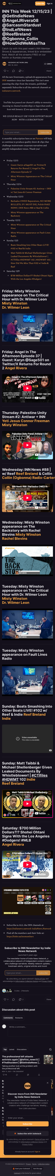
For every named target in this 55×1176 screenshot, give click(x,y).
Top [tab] (5, 1049)
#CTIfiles (40, 775)
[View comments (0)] (13, 70)
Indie (6, 718)
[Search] (50, 1049)
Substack (17, 1173)
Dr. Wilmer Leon (15, 307)
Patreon (39, 138)
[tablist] (13, 1017)
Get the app (37, 1169)
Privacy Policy (27, 1144)
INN (4, 80)
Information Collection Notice (32, 1142)
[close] (48, 1083)
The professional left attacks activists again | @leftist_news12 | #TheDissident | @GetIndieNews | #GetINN (20, 1059)
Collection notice (44, 1164)
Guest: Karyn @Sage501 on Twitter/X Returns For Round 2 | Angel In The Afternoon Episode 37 (28, 168)
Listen (49, 64)
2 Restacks (25, 991)
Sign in (49, 3)
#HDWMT (10, 779)
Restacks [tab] (19, 1018)
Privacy (28, 1164)
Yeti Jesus (11, 421)
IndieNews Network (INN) (18, 62)
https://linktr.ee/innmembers (20, 936)
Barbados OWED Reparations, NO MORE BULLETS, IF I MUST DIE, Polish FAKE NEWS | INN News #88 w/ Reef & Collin (31, 204)
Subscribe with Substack (29, 1133)
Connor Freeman (35, 421)
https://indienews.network (19, 928)
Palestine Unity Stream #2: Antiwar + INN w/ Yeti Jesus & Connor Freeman (31, 190)
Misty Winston (14, 303)
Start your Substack (22, 1169)
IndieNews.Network (41, 928)
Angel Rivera (16, 368)
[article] (27, 1065)
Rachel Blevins (14, 538)
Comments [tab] (8, 1018)
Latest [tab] (11, 1049)
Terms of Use (40, 1139)
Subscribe (40, 3)
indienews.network (11, 91)
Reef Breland (27, 473)
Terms (34, 1164)
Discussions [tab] (21, 1049)
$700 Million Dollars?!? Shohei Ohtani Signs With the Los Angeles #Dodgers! (32, 277)
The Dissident (18, 1071)
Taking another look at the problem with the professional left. (19, 1067)
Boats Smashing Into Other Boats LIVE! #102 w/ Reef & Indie (30, 246)
